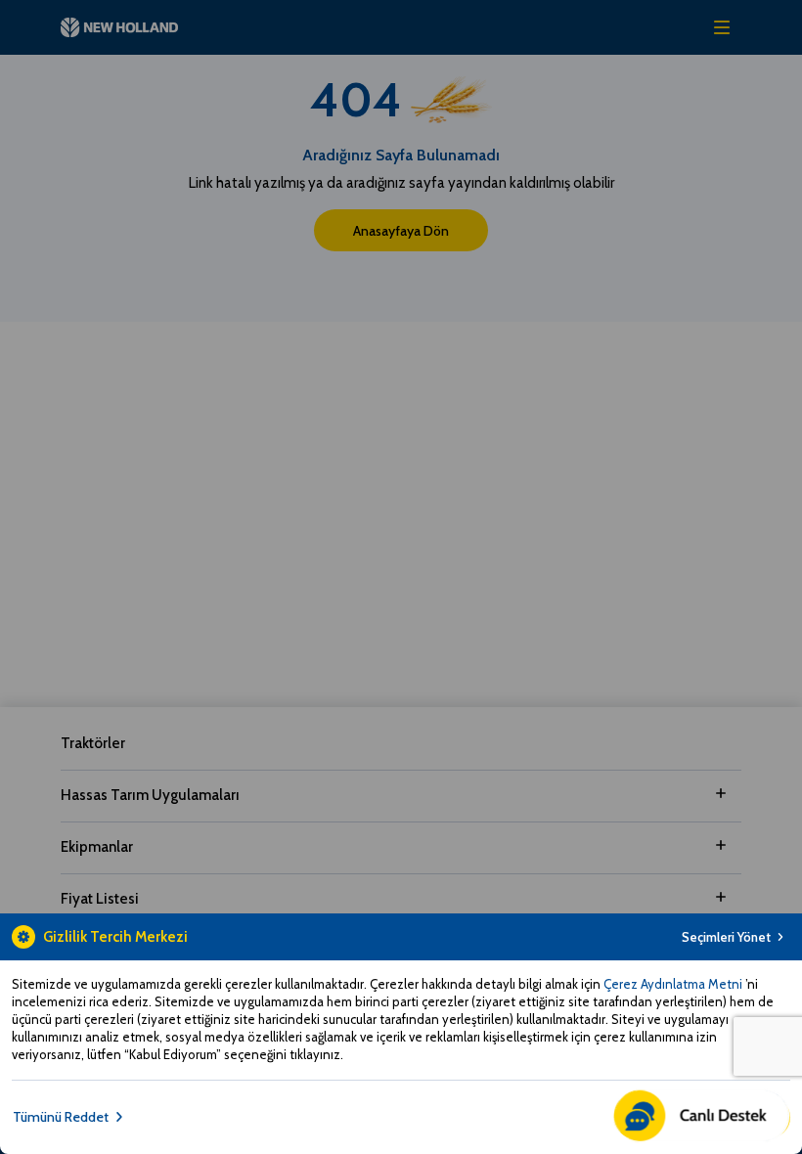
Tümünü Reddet (61, 1117)
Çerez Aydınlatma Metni (674, 984)
